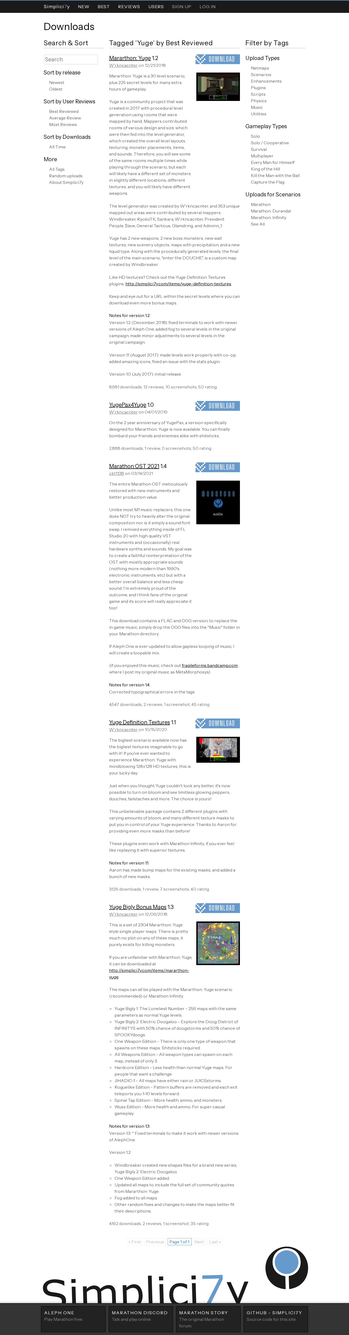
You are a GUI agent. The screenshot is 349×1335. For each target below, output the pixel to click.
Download (222, 59)
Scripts (258, 94)
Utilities (258, 113)
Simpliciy (57, 6)
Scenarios (261, 74)
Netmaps (260, 68)
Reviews (129, 6)
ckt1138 (116, 473)
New (83, 6)
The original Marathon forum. (203, 1319)
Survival (259, 149)
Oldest (55, 89)
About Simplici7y (66, 182)
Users (156, 6)
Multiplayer (262, 155)
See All (258, 224)
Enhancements (266, 81)
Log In (208, 6)
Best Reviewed (64, 111)
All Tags (57, 169)
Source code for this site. (274, 1316)
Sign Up (181, 6)
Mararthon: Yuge (130, 58)
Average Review (65, 118)
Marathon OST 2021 (134, 466)
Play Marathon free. (63, 1316)
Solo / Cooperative (270, 142)
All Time (57, 146)
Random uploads (66, 175)
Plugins (258, 87)
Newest (56, 82)
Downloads (69, 26)
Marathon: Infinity (268, 217)
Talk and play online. (140, 1316)
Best (104, 6)
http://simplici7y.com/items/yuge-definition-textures (178, 283)
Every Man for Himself (272, 162)
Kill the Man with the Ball (275, 175)
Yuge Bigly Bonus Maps (137, 907)
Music (257, 107)
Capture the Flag (267, 182)
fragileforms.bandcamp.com (210, 665)
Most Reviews (63, 124)
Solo (255, 136)
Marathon (261, 204)
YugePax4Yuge (127, 405)
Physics (259, 100)
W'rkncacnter (123, 65)
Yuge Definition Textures (139, 722)
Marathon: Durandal (271, 211)
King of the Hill (265, 169)
